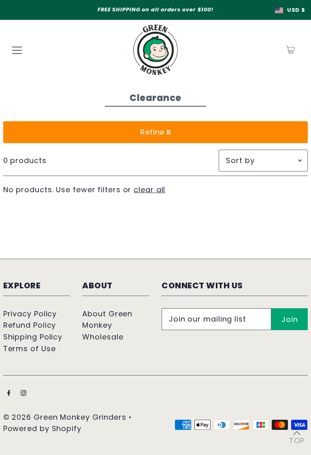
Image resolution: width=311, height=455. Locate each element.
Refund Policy (29, 325)
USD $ (296, 10)
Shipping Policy (33, 337)
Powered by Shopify (42, 428)
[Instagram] (23, 393)
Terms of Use (29, 348)
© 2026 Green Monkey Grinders (66, 417)
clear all (149, 190)
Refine (152, 132)
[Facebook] (9, 393)
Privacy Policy (30, 314)
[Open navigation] (17, 50)
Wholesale (102, 337)
